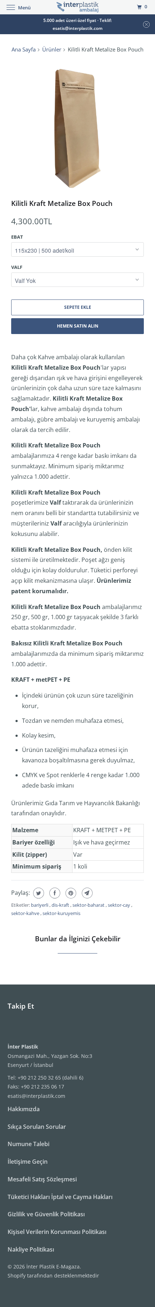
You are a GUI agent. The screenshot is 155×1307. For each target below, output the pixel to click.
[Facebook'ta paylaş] (54, 893)
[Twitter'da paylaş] (37, 893)
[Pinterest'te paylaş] (70, 893)
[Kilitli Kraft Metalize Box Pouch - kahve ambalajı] (77, 126)
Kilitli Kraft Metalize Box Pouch (61, 203)
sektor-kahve (25, 913)
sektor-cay (119, 905)
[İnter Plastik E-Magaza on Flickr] (9, 1027)
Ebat (17, 237)
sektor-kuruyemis (61, 913)
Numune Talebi (28, 1144)
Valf (16, 267)
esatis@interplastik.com (36, 1095)
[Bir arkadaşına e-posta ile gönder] (86, 893)
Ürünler (51, 49)
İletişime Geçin (28, 1162)
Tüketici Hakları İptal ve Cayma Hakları (60, 1197)
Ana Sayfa (24, 49)
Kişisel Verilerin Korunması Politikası (57, 1232)
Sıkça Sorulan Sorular (37, 1127)
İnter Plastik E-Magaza (53, 1266)
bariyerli (40, 905)
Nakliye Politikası (31, 1249)
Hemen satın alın (77, 326)
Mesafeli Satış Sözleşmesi (42, 1179)
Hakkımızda (24, 1109)
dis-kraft (61, 905)
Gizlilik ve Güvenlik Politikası (46, 1214)
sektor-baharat (89, 905)
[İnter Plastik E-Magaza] (77, 7)
